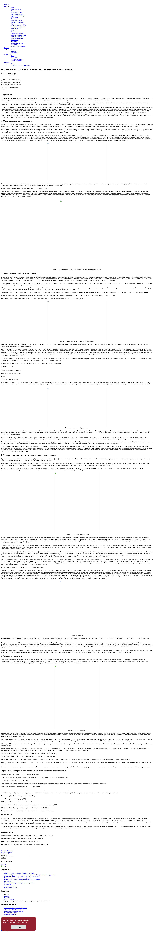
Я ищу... (3, 855)
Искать (3, 857)
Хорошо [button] (18, 927)
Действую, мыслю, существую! (13, 911)
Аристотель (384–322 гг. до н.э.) (14, 909)
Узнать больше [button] (22, 922)
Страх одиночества (10, 914)
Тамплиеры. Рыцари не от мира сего (15, 908)
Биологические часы (10, 912)
